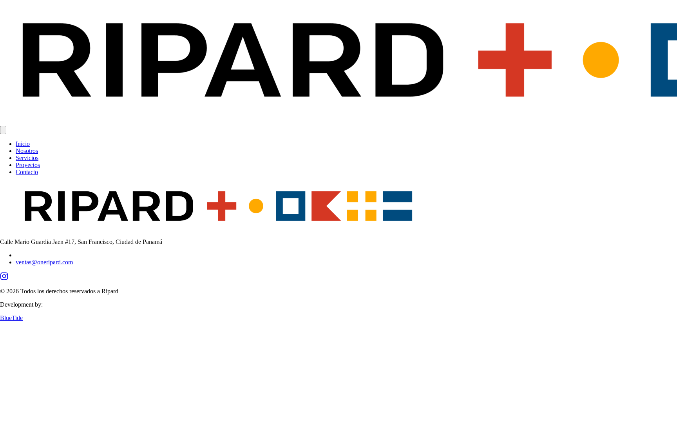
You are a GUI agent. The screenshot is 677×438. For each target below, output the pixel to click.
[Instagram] (4, 277)
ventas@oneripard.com (44, 262)
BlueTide (11, 317)
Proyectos (28, 165)
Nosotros (27, 150)
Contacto (27, 172)
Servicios (27, 157)
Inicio (23, 143)
